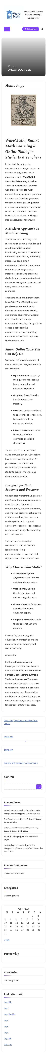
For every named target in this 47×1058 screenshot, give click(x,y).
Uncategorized (11, 895)
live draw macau (21, 721)
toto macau (17, 763)
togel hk (7, 1002)
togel (6, 1008)
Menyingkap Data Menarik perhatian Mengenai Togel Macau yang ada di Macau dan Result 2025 (23, 848)
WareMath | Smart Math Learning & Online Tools (33, 14)
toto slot (7, 763)
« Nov (7, 940)
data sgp (8, 1044)
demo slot (8, 721)
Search (9, 777)
